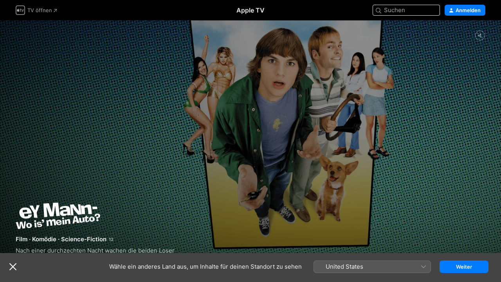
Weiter (464, 267)
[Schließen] (12, 266)
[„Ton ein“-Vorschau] (479, 36)
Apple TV (250, 10)
